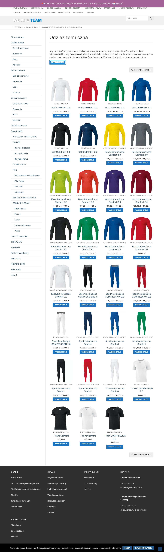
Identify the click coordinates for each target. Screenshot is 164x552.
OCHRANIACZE (20, 164)
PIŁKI (15, 170)
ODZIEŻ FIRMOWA (19, 236)
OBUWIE (16, 142)
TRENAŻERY (16, 242)
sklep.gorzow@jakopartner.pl (133, 510)
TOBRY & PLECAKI (21, 203)
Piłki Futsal (19, 181)
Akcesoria (17, 54)
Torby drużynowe (22, 225)
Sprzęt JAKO (16, 131)
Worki (17, 231)
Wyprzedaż (16, 258)
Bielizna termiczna (88, 290)
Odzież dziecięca (19, 98)
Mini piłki (19, 186)
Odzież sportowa (20, 48)
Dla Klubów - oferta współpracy (26, 489)
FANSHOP (15, 247)
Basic (15, 59)
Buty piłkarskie (21, 153)
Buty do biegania (22, 148)
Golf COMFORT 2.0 (61, 107)
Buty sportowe (21, 159)
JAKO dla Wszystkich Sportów (25, 483)
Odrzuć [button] (119, 3)
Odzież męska (17, 42)
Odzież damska (18, 70)
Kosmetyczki (20, 208)
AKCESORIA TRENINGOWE (25, 137)
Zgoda (127, 548)
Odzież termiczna (61, 104)
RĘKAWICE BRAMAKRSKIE (24, 197)
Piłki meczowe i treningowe (27, 175)
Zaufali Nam (16, 506)
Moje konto (16, 269)
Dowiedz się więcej (143, 548)
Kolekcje (16, 65)
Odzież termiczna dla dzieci (114, 148)
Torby (17, 220)
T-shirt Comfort (61, 435)
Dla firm (14, 495)
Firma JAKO (16, 477)
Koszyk (14, 275)
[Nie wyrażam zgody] (160, 549)
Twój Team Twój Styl (20, 501)
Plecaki (18, 214)
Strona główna (17, 37)
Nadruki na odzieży (20, 253)
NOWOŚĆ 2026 (18, 264)
